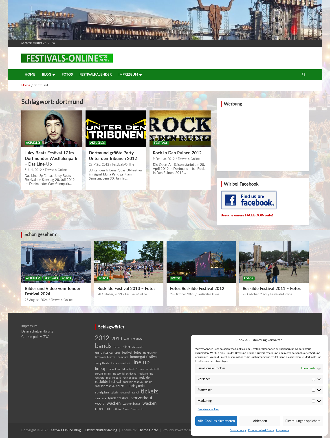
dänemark (137, 347)
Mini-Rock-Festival (133, 369)
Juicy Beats (102, 363)
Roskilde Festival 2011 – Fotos (272, 289)
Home (30, 74)
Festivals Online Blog (65, 430)
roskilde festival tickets (110, 386)
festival (127, 352)
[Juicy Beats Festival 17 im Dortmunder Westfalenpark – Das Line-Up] (51, 128)
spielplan (102, 392)
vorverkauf (141, 398)
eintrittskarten (107, 352)
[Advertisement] (263, 138)
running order (136, 386)
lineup (101, 368)
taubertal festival (129, 392)
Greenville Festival (105, 357)
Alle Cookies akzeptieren (216, 421)
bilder (126, 347)
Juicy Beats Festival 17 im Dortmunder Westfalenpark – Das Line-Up (51, 158)
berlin (117, 347)
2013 (116, 338)
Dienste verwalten (208, 409)
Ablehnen (260, 421)
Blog (46, 74)
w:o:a (100, 403)
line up (141, 362)
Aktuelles (33, 143)
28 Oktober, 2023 (109, 294)
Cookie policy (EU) (35, 337)
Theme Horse (148, 430)
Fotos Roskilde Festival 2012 (197, 289)
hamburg (123, 357)
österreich (137, 409)
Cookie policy (238, 430)
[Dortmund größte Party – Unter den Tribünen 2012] (116, 128)
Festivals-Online (56, 170)
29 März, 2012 (99, 164)
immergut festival (144, 357)
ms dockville (153, 369)
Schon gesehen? (40, 234)
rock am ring (146, 373)
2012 (102, 338)
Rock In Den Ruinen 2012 (177, 153)
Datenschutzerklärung (261, 430)
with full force (120, 409)
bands (103, 346)
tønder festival (118, 398)
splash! (114, 392)
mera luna (114, 369)
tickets (149, 392)
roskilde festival (108, 382)
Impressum (282, 430)
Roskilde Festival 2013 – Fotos (126, 289)
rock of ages (130, 377)
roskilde (144, 377)
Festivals (161, 143)
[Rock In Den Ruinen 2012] (180, 128)
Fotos (67, 74)
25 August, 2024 (36, 300)
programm (103, 373)
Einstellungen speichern (302, 421)
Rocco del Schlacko (124, 373)
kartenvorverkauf (120, 363)
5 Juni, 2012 (33, 170)
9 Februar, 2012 (164, 159)
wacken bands (132, 403)
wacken (114, 403)
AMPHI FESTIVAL (133, 339)
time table (100, 398)
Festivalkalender (95, 74)
